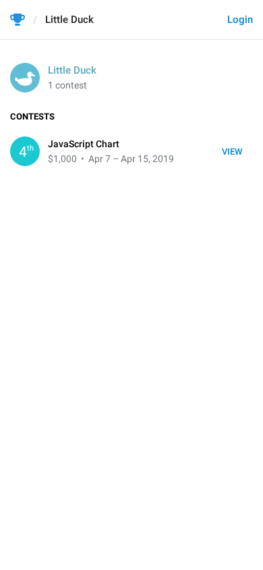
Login (240, 20)
